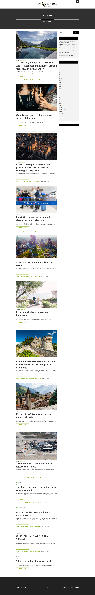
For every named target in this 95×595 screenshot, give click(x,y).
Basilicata (61, 67)
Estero (60, 78)
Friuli (60, 80)
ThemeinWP (76, 587)
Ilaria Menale (38, 378)
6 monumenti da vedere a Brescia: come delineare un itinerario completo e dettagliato (36, 364)
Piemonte (61, 97)
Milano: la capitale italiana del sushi (34, 561)
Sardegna (61, 103)
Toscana (60, 107)
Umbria (60, 111)
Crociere (60, 74)
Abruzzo (60, 65)
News (26, 461)
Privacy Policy (61, 128)
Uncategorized (62, 113)
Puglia (60, 99)
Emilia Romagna (62, 76)
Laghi (21, 60)
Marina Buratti (38, 502)
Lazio (60, 88)
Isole (60, 82)
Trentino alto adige (63, 109)
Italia (60, 84)
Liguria (60, 90)
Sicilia (60, 105)
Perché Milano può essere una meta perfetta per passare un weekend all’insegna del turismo (34, 167)
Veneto (60, 117)
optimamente (37, 79)
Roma (60, 101)
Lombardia (25, 60)
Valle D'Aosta (61, 115)
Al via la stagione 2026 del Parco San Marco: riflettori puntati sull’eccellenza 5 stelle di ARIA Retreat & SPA (36, 65)
